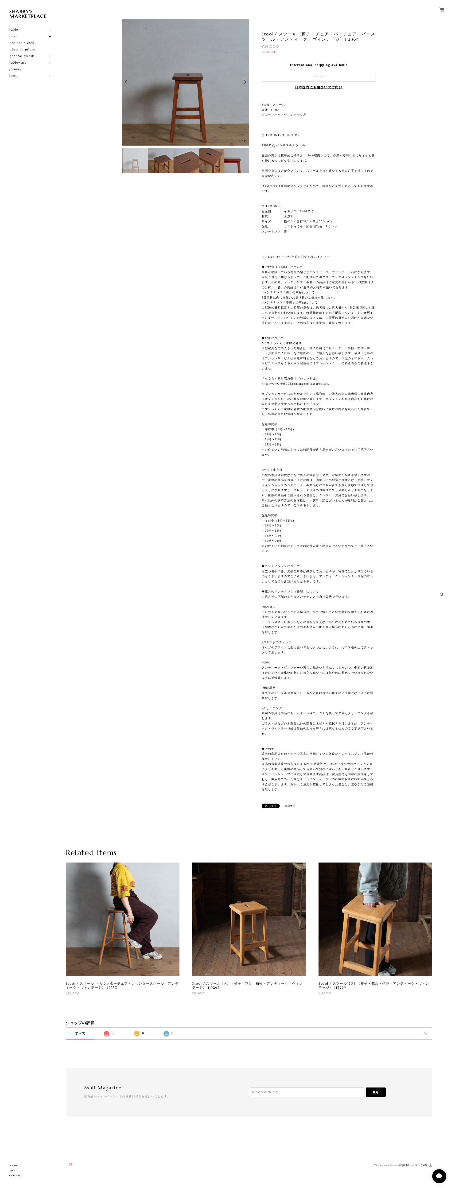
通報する (290, 806)
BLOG (13, 1170)
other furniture (22, 49)
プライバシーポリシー (385, 1165)
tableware (18, 62)
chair (13, 36)
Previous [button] (127, 82)
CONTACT (16, 1175)
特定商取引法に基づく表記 (413, 1165)
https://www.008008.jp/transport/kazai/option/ (296, 383)
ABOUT (14, 1165)
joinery (15, 69)
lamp (13, 75)
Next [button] (244, 82)
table (13, 29)
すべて (80, 1033)
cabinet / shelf (22, 42)
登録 (376, 1092)
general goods (22, 56)
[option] (185, 82)
